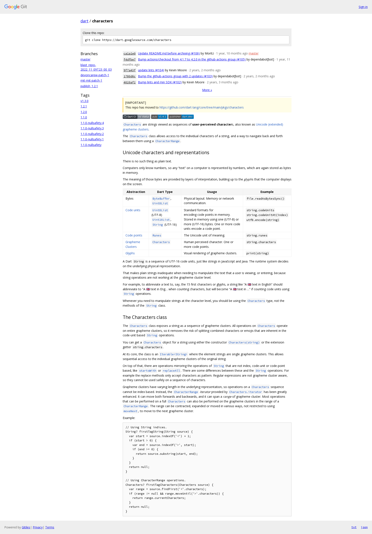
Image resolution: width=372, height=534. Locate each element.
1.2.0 (84, 112)
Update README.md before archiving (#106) (169, 53)
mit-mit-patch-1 (91, 80)
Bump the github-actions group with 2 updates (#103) (175, 76)
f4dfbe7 (130, 59)
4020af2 (130, 82)
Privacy (38, 527)
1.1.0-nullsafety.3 (92, 128)
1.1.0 (84, 117)
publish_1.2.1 (89, 86)
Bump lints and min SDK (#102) (160, 82)
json (364, 527)
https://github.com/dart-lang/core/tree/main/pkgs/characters (202, 107)
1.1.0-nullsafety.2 (92, 134)
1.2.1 (84, 106)
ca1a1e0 (130, 53)
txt (353, 527)
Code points (134, 235)
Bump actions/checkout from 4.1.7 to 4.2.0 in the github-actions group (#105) (192, 59)
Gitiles (26, 527)
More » (207, 90)
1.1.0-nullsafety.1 (92, 139)
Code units (133, 210)
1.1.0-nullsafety (91, 145)
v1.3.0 (84, 101)
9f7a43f (130, 70)
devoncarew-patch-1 (95, 75)
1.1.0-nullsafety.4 (92, 123)
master (85, 59)
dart (84, 20)
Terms (49, 527)
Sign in (363, 7)
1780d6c (130, 76)
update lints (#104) (151, 70)
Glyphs (130, 253)
